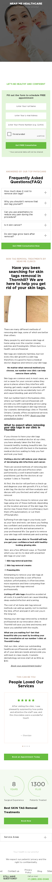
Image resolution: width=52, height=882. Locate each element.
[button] (22, 746)
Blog (39, 871)
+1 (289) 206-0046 (38, 879)
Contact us (13, 871)
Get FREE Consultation (26, 145)
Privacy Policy (28, 871)
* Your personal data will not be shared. (26, 152)
